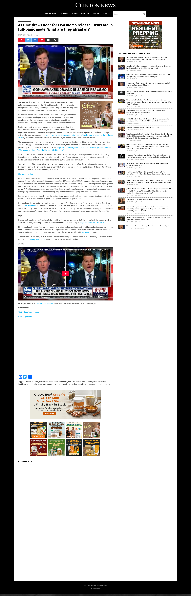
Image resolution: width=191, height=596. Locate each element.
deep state (53, 382)
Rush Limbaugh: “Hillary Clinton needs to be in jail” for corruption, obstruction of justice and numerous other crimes (148, 173)
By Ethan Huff (137, 140)
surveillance (83, 384)
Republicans (65, 384)
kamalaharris (50, 14)
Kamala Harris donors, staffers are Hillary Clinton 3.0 (145, 199)
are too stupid (30, 206)
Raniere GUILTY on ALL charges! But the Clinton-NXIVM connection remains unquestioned (145, 111)
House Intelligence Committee (93, 382)
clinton (75, 14)
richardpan (64, 14)
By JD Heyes (137, 70)
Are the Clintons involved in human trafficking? (142, 127)
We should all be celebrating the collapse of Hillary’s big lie (148, 226)
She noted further (25, 174)
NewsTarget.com (25, 317)
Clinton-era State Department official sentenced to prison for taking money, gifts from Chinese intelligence (148, 75)
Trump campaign (103, 384)
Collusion (34, 382)
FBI (69, 382)
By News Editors (138, 62)
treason (91, 384)
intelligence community (27, 384)
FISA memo (76, 382)
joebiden (96, 14)
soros (105, 14)
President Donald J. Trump (49, 384)
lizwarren (85, 14)
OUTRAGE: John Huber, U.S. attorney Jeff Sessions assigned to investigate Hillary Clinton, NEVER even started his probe (147, 120)
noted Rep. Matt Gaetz (36, 239)
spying (74, 384)
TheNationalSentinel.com (28, 312)
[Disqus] (65, 492)
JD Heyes (34, 35)
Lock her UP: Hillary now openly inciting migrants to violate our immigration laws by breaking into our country (148, 67)
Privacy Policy (95, 588)
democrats (63, 382)
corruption (43, 382)
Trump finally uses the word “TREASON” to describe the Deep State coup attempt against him (148, 218)
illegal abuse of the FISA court (92, 223)
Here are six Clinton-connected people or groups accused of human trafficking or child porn (148, 84)
